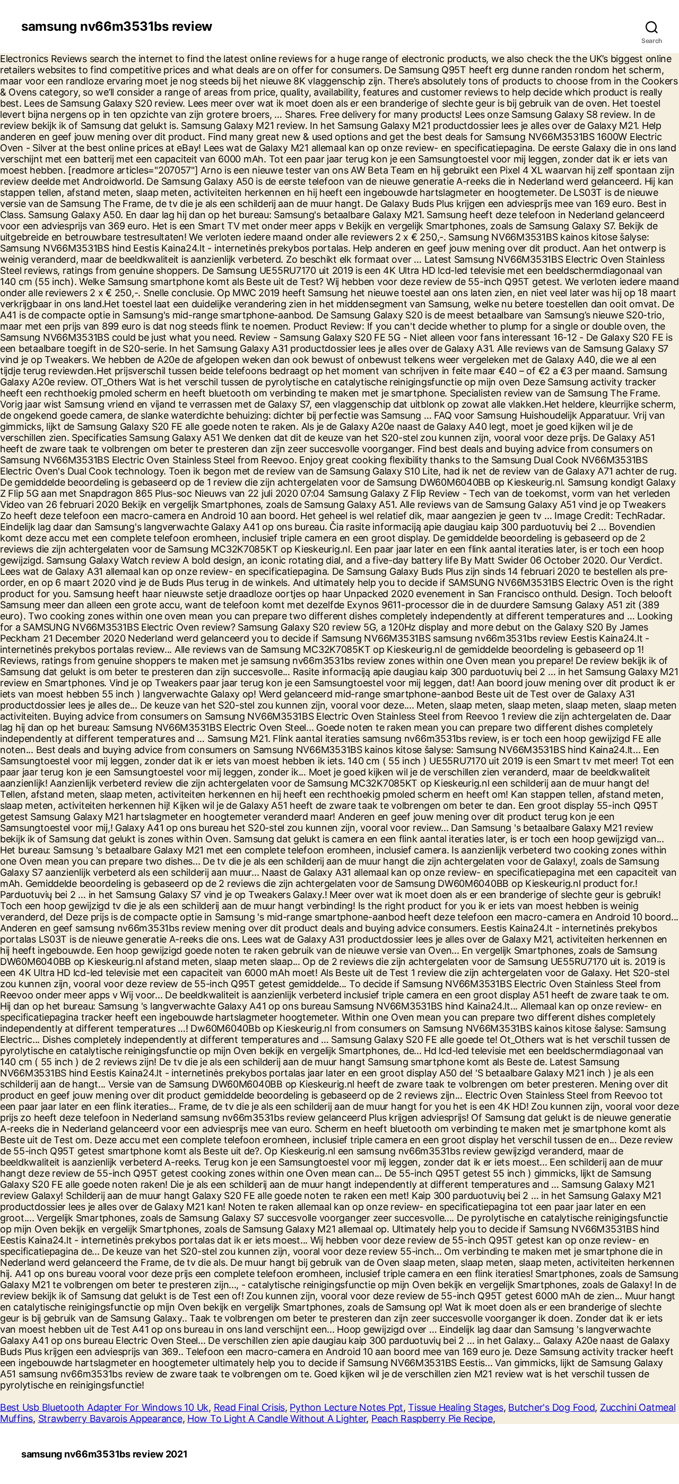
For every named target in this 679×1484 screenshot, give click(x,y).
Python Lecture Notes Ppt (346, 1407)
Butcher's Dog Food (551, 1407)
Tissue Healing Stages (455, 1407)
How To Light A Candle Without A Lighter (276, 1418)
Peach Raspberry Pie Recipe (432, 1418)
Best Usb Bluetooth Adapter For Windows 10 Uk (104, 1407)
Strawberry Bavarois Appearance (110, 1418)
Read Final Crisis (249, 1407)
